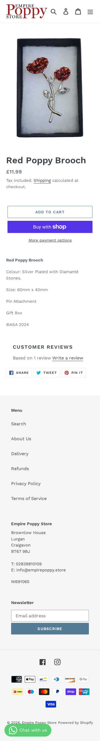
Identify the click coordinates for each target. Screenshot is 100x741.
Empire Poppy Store (39, 723)
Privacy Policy (26, 483)
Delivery (19, 453)
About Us (21, 438)
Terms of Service (29, 498)
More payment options (50, 240)
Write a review (67, 358)
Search (18, 423)
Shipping (42, 180)
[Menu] (90, 11)
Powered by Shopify (75, 723)
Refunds (20, 468)
